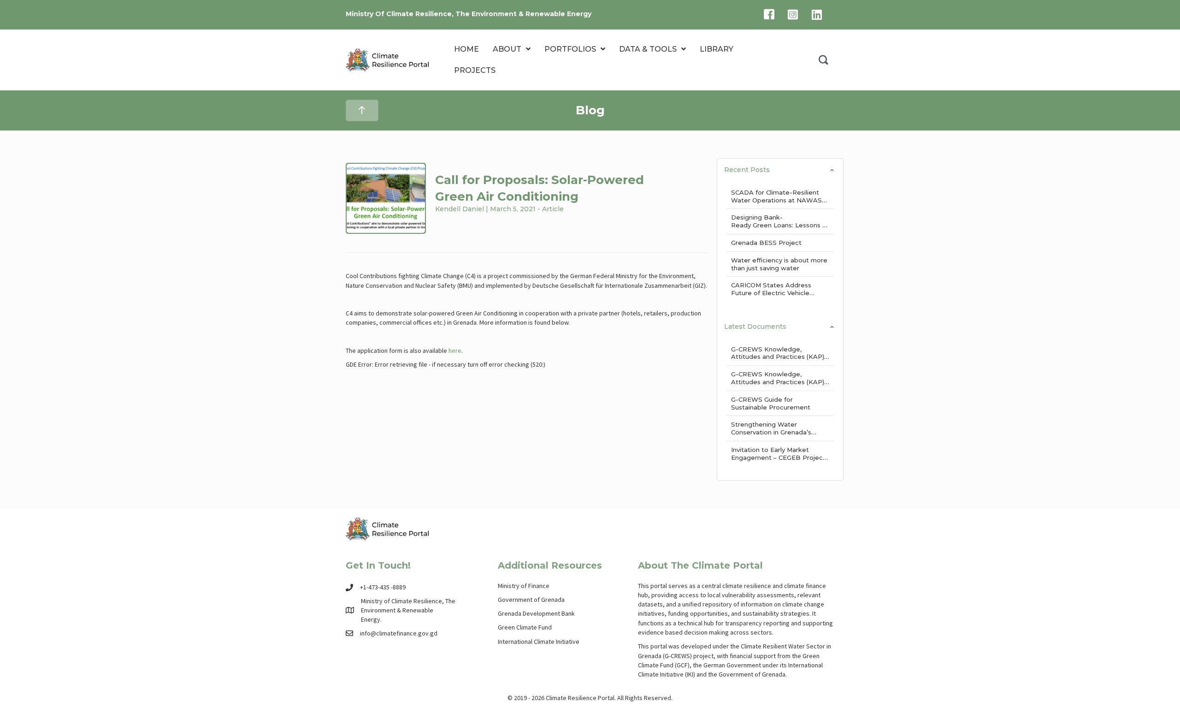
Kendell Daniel (459, 209)
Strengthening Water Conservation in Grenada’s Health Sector (771, 432)
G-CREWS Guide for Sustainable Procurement (770, 403)
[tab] (780, 167)
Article (553, 209)
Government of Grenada (531, 599)
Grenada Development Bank (536, 613)
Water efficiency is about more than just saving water (779, 264)
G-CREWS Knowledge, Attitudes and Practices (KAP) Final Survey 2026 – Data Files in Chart (778, 360)
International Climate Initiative (538, 641)
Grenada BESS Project (766, 242)
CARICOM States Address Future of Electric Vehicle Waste (771, 292)
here (454, 350)
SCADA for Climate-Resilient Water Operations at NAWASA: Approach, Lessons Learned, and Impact (779, 204)
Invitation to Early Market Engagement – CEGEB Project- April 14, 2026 (779, 457)
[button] (823, 60)
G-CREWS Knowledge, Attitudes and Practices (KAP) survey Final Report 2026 (777, 381)
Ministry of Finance (523, 586)
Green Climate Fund (525, 627)
